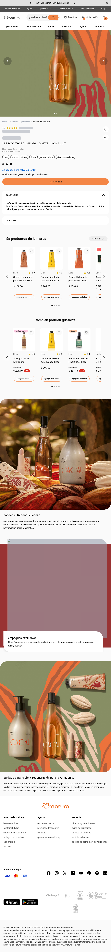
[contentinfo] (32, 272)
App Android (9, 842)
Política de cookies (81, 832)
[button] (106, 129)
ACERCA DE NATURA (12, 9)
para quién (25, 122)
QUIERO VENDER (45, 9)
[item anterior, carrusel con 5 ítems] (30, 3)
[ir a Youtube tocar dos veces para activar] (81, 873)
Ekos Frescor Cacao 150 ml (13, 149)
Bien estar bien (10, 823)
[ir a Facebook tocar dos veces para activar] (48, 873)
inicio (4, 122)
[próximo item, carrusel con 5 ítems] (74, 3)
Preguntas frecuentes (48, 828)
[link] (24, 280)
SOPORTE (76, 817)
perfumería (14, 122)
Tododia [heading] (100, 354)
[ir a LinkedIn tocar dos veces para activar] (105, 873)
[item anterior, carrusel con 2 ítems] (7, 61)
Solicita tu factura (80, 837)
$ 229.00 (17, 367)
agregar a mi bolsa (24, 297)
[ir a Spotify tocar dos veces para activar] (97, 873)
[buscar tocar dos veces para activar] (53, 17)
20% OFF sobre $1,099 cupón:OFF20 (52, 3)
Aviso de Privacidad (81, 828)
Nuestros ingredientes (14, 832)
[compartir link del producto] (106, 137)
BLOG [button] (103, 9)
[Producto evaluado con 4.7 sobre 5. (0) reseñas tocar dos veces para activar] (26, 127)
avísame (57, 181)
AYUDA (29, 9)
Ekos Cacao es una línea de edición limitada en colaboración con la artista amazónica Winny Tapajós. (51, 644)
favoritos (72, 17)
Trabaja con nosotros (13, 837)
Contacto (41, 832)
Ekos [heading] (15, 273)
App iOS (7, 846)
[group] (52, 2)
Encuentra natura (45, 823)
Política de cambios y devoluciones (90, 842)
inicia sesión (91, 18)
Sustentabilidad (11, 828)
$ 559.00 (7, 164)
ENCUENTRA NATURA (66, 9)
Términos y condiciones (83, 823)
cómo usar (11, 220)
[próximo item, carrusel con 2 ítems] (103, 61)
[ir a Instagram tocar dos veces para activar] (56, 873)
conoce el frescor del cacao (21, 515)
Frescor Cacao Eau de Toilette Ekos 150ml (34, 143)
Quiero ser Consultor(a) (48, 837)
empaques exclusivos (22, 638)
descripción (12, 195)
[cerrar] (107, 3)
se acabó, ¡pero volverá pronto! (19, 170)
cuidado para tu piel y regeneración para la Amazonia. (38, 777)
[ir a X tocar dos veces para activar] (64, 873)
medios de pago (12, 869)
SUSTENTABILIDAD (87, 9)
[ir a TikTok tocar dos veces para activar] (73, 873)
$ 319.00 (73, 367)
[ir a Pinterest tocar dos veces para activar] (89, 873)
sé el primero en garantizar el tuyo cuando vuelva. (25, 174)
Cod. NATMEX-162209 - (11, 152)
